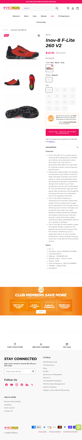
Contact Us (8, 411)
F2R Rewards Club (50, 362)
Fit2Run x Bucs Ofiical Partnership (56, 390)
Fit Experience (48, 365)
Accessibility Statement (70, 431)
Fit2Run (14, 433)
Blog (45, 368)
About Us (46, 378)
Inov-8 (51, 58)
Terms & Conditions (55, 431)
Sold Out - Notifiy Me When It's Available (62, 132)
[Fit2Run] (11, 8)
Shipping (7, 405)
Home (5, 30)
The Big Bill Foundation (52, 381)
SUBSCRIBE (32, 371)
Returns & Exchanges (12, 401)
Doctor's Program (50, 387)
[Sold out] (49, 68)
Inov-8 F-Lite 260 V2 (18, 30)
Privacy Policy (42, 431)
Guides (45, 371)
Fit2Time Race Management (54, 384)
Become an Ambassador (52, 374)
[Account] (73, 8)
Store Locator (9, 408)
